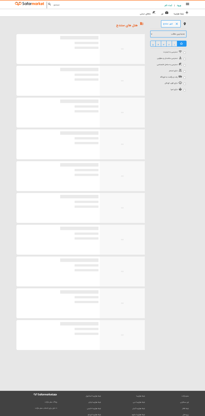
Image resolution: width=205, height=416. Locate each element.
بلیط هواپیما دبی (139, 402)
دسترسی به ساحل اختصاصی (169, 64)
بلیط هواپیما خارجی (94, 408)
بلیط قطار (185, 408)
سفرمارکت (185, 396)
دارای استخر (175, 70)
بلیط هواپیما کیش (138, 408)
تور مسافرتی (184, 402)
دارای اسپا (176, 89)
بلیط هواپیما (140, 396)
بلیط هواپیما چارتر (94, 402)
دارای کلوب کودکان (173, 83)
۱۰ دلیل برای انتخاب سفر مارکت (46, 408)
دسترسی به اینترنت (172, 52)
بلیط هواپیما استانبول (93, 396)
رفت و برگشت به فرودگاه (170, 77)
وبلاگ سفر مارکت (51, 402)
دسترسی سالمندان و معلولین (169, 58)
